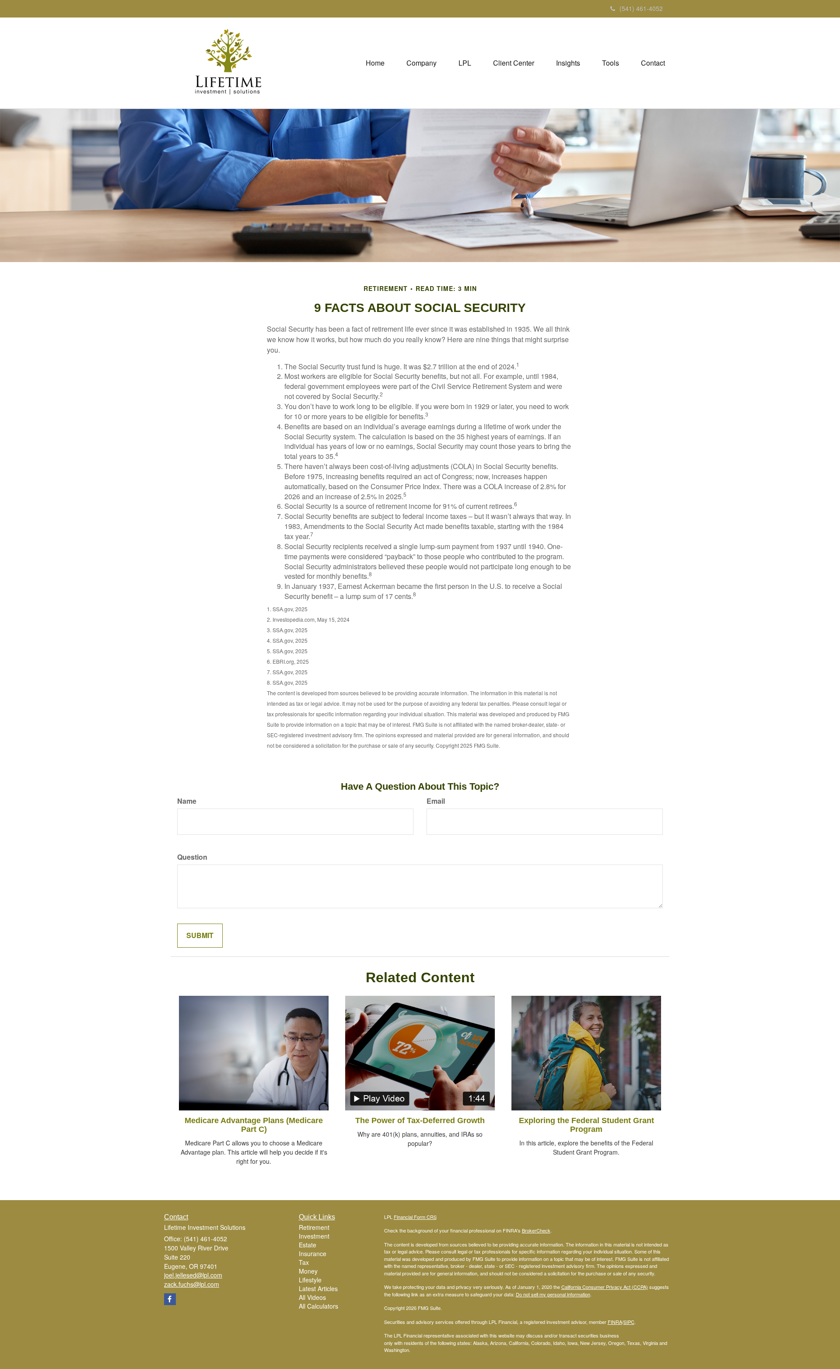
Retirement (314, 1227)
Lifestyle (310, 1279)
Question (192, 857)
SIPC (628, 1321)
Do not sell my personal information (553, 1294)
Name (186, 801)
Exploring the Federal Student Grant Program (586, 1125)
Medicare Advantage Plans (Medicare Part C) (254, 1125)
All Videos (312, 1297)
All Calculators (318, 1306)
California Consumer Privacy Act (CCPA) (604, 1286)
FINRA (615, 1321)
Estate (307, 1244)
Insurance (312, 1253)
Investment (314, 1236)
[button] (422, 63)
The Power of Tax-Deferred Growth (420, 1120)
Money (308, 1271)
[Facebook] (170, 1299)
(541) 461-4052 (641, 8)
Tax (304, 1262)
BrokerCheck (536, 1230)
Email (436, 801)
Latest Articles (318, 1288)
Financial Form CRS (415, 1216)
